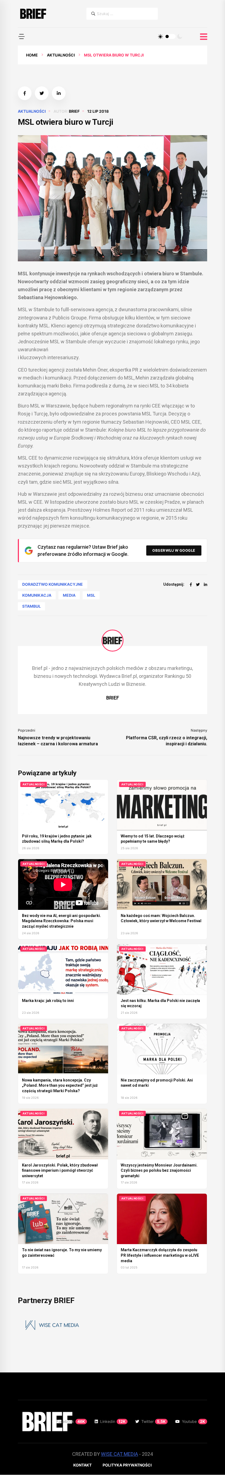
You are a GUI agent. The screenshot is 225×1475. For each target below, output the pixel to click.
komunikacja (36, 595)
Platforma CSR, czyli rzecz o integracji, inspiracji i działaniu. (166, 740)
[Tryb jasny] (160, 36)
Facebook (70, 1421)
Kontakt (82, 1465)
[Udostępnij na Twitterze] (42, 93)
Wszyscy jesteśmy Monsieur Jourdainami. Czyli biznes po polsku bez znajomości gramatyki (159, 1170)
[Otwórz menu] (203, 37)
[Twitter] (198, 584)
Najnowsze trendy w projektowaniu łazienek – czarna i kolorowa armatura (58, 740)
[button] (21, 36)
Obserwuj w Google (173, 550)
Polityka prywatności (127, 1465)
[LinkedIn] (205, 584)
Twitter (153, 1421)
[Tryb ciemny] (179, 36)
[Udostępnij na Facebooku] (25, 93)
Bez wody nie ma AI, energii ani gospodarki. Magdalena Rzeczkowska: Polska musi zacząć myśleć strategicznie (61, 920)
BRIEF (74, 111)
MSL (91, 595)
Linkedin (113, 1421)
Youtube (193, 1421)
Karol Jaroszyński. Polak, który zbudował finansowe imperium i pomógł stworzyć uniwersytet (60, 1170)
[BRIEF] (33, 14)
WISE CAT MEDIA (119, 1454)
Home (32, 55)
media (69, 595)
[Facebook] (191, 584)
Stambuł (31, 606)
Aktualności (61, 55)
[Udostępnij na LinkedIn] (59, 93)
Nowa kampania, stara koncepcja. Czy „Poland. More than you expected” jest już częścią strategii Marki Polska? (60, 1085)
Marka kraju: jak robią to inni (48, 1000)
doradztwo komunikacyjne (52, 584)
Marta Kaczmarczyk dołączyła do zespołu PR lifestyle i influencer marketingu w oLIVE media (160, 1255)
